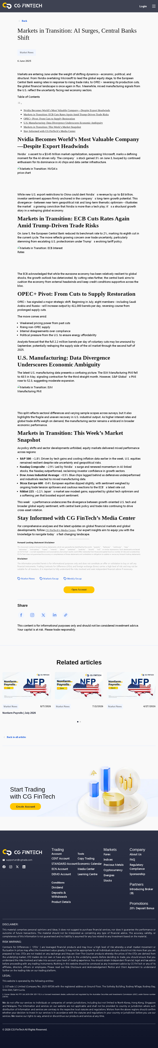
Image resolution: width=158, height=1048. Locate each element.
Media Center (86, 869)
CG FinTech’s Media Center (61, 530)
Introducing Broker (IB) (141, 891)
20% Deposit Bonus (142, 908)
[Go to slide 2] (80, 721)
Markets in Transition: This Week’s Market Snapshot (52, 127)
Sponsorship (137, 874)
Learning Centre (87, 874)
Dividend (57, 887)
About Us (135, 854)
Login (143, 6)
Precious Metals (113, 865)
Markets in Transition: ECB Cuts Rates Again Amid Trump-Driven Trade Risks (66, 114)
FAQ (132, 859)
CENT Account (60, 858)
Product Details (61, 902)
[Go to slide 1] (77, 721)
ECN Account (60, 869)
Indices (108, 859)
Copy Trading (86, 858)
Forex (107, 854)
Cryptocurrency (113, 870)
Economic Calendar (90, 863)
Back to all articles (16, 737)
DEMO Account (61, 874)
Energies (109, 875)
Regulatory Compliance (137, 867)
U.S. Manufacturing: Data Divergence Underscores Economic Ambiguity (63, 122)
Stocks (108, 880)
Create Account (25, 806)
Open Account (79, 589)
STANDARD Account (64, 863)
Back (24, 21)
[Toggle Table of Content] (19, 103)
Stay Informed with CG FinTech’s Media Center (49, 131)
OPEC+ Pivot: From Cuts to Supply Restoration (49, 118)
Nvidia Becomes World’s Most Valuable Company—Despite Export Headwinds (67, 110)
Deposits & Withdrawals (59, 894)
